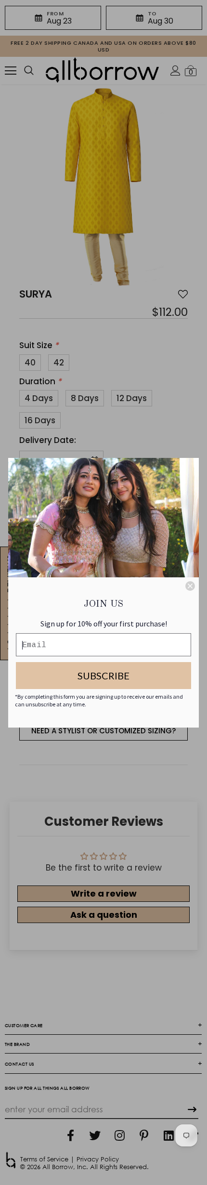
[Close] (190, 586)
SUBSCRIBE (103, 675)
